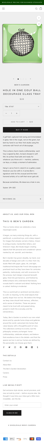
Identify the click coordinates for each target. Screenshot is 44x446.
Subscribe (12, 413)
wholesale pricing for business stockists (22, 2)
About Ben (7, 365)
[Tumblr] (37, 347)
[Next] (30, 78)
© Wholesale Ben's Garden (22, 425)
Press (5, 377)
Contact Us (7, 361)
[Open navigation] (3, 8)
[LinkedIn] (32, 347)
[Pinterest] (21, 347)
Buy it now (22, 130)
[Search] (36, 8)
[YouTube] (26, 347)
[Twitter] (9, 347)
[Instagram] (15, 347)
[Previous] (13, 78)
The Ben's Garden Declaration (14, 369)
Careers (6, 373)
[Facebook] (4, 347)
